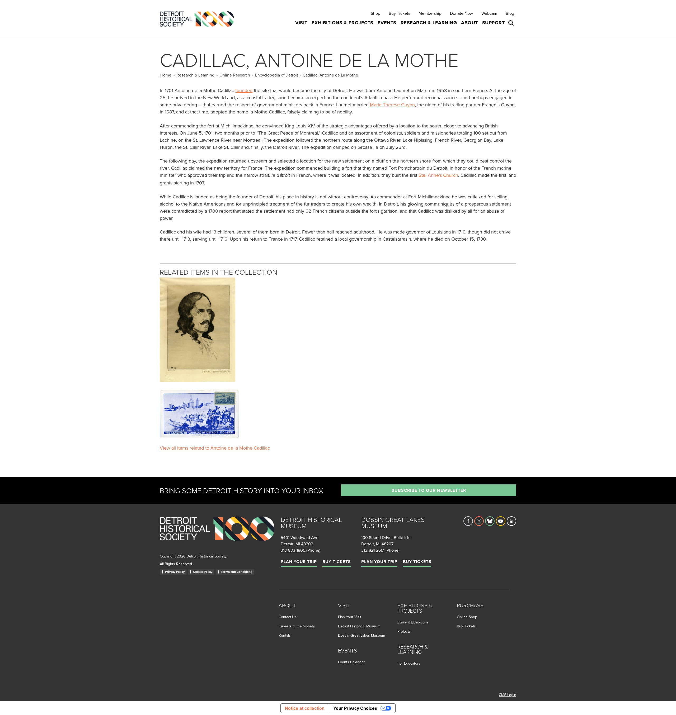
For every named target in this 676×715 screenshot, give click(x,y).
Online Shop (467, 616)
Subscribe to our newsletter (429, 490)
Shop (375, 13)
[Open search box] (511, 23)
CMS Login (507, 694)
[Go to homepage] (217, 534)
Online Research (234, 75)
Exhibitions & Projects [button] (342, 22)
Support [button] (493, 22)
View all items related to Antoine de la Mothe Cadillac (215, 448)
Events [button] (387, 22)
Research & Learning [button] (429, 22)
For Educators (408, 663)
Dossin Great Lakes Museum (361, 635)
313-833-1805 (293, 550)
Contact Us (288, 616)
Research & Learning (195, 75)
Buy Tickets (399, 13)
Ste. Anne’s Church (438, 175)
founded (243, 90)
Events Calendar (351, 662)
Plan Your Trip (299, 562)
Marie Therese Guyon (392, 104)
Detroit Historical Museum (359, 626)
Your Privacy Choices (355, 708)
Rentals (285, 635)
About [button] (469, 22)
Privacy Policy (175, 572)
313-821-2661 (372, 550)
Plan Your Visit (349, 616)
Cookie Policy (202, 572)
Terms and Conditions (236, 572)
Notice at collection (305, 708)
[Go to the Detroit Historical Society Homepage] (199, 19)
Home (165, 75)
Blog (510, 13)
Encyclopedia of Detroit (276, 75)
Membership (430, 13)
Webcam (489, 13)
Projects (404, 631)
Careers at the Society (297, 626)
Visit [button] (301, 22)
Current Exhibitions (413, 622)
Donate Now (461, 13)
